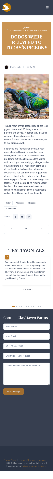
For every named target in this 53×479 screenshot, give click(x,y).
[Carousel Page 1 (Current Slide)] (13, 306)
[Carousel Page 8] (31, 306)
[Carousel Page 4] (21, 306)
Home (27, 28)
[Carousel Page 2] (16, 306)
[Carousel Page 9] (33, 306)
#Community (11, 209)
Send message (13, 391)
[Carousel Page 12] (40, 306)
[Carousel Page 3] (19, 306)
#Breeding (32, 203)
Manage (42, 460)
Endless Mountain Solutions (33, 466)
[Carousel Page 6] (26, 306)
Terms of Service (27, 460)
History (8, 203)
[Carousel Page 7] (28, 306)
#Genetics (20, 203)
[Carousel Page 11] (38, 306)
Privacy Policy (10, 460)
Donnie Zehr (15, 67)
